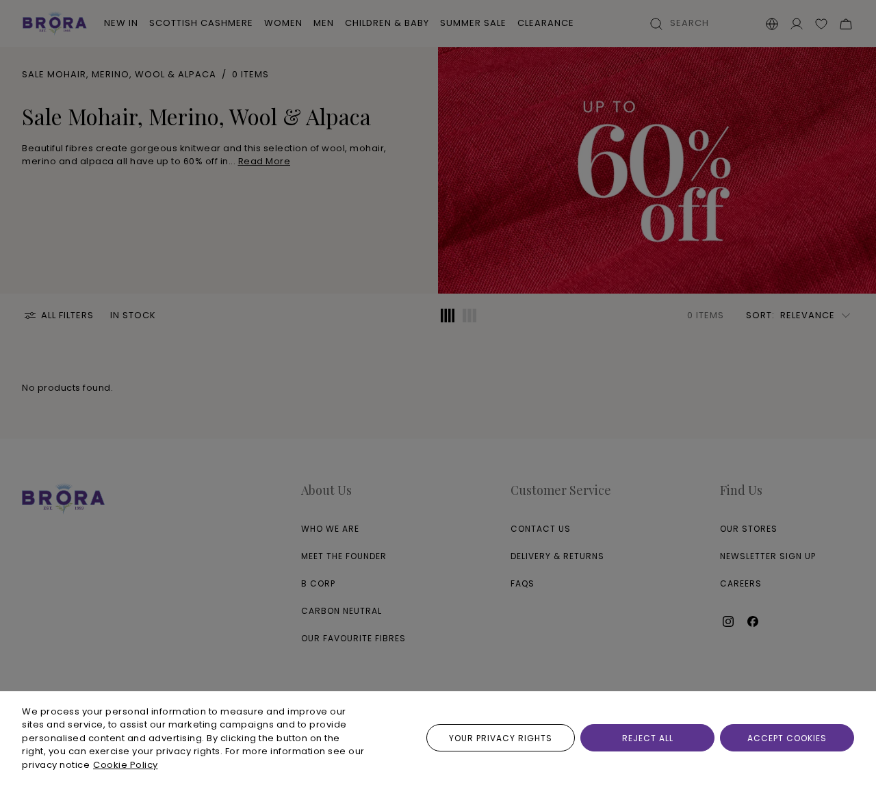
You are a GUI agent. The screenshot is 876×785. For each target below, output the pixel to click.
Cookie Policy (125, 764)
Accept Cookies (787, 738)
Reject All (647, 738)
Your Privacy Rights (500, 738)
